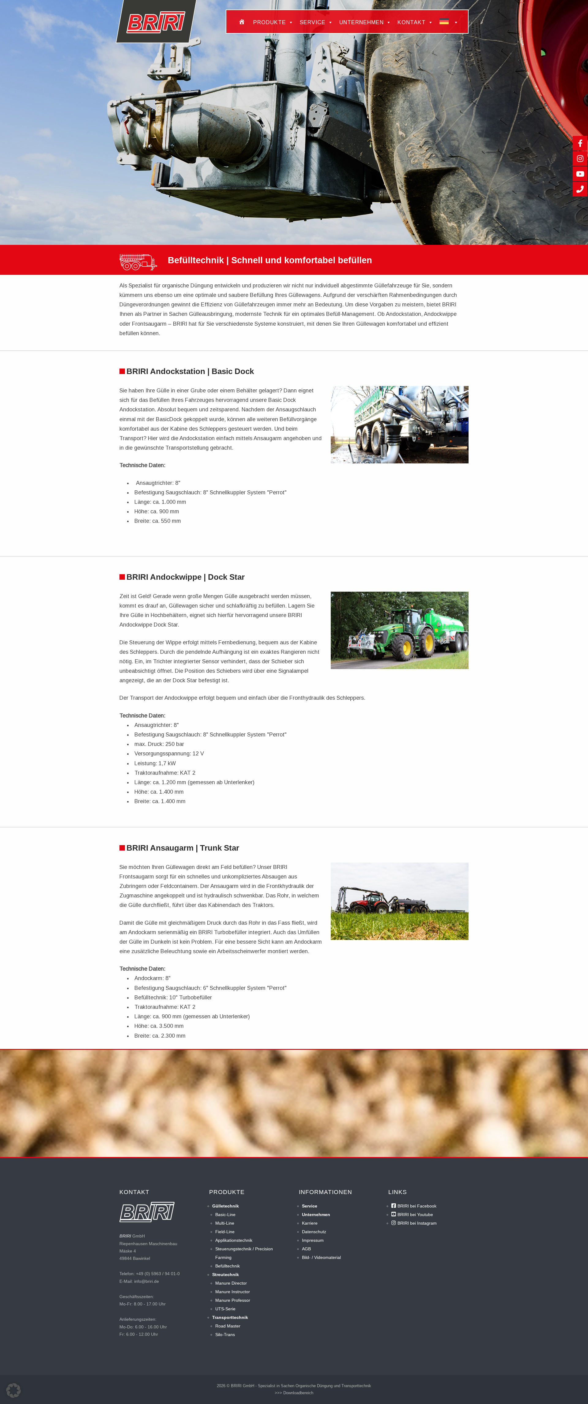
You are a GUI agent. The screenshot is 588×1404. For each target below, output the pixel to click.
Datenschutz (314, 1231)
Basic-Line (225, 1214)
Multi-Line (224, 1223)
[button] (13, 1390)
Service (313, 22)
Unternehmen (361, 22)
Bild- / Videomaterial (321, 1257)
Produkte (269, 22)
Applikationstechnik (233, 1240)
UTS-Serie (225, 1308)
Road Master (227, 1326)
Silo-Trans (225, 1334)
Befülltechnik (227, 1266)
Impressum (313, 1240)
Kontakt (412, 22)
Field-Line (225, 1231)
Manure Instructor (232, 1291)
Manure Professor (232, 1300)
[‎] (243, 22)
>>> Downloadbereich (294, 1393)
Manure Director (231, 1283)
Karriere (310, 1223)
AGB (306, 1248)
